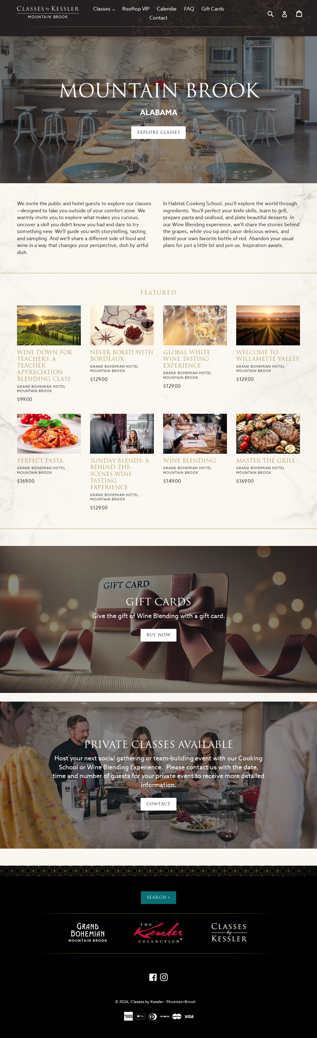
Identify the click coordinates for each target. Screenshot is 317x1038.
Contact (158, 18)
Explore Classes (158, 133)
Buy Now (158, 635)
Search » (158, 898)
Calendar (167, 9)
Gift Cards (213, 9)
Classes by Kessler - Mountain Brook (163, 1001)
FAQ (189, 9)
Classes (105, 8)
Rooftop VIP (136, 9)
